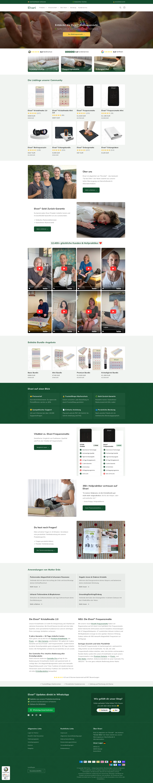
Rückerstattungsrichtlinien (68, 742)
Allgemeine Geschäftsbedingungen (71, 736)
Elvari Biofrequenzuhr (37, 147)
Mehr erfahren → (91, 190)
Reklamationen (65, 748)
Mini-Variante (43, 641)
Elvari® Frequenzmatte (99, 624)
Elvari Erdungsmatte (85, 147)
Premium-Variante (100, 656)
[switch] (6, 778)
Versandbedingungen (66, 745)
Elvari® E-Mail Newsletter (36, 736)
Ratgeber (31, 748)
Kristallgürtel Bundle (109, 373)
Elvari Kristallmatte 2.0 (37, 110)
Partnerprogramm (33, 739)
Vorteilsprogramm (33, 742)
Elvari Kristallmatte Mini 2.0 (62, 111)
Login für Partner (33, 733)
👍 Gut (115, 710)
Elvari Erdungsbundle (61, 147)
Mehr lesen (34, 587)
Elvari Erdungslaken (109, 147)
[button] (42, 7)
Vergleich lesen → (43, 447)
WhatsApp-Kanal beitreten (43, 710)
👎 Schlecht (103, 710)
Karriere (30, 745)
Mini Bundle (57, 373)
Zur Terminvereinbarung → (46, 550)
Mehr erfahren (35, 604)
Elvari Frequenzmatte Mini (112, 110)
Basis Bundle (33, 373)
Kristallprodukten (42, 671)
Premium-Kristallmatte (59, 638)
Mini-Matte (82, 659)
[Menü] (9, 767)
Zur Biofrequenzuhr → (76, 34)
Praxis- (113, 656)
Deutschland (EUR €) (35, 771)
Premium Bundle (83, 373)
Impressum (63, 733)
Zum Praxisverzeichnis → (94, 508)
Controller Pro (52, 658)
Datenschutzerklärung (67, 739)
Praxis (31, 641)
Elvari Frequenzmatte (86, 110)
